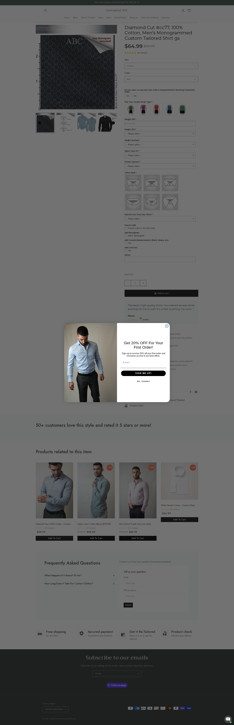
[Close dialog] (166, 326)
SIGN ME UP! (143, 373)
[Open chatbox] (228, 719)
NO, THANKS (143, 381)
